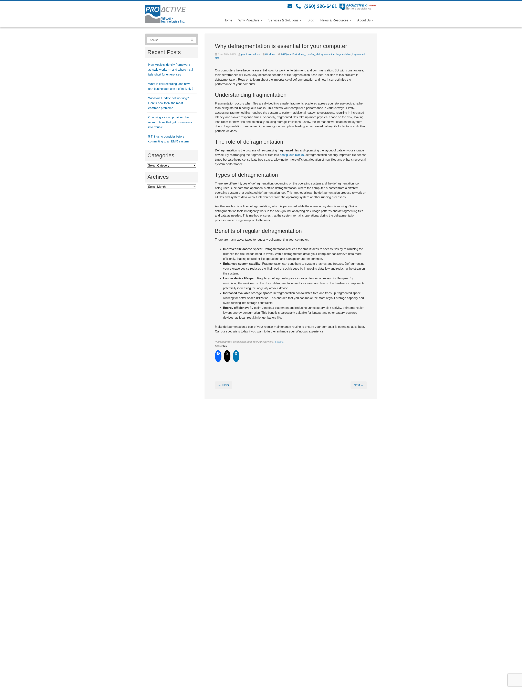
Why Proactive (249, 20)
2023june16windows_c (294, 54)
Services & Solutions (283, 20)
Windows (270, 54)
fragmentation (343, 54)
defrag (311, 54)
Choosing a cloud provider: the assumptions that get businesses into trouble (170, 122)
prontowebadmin (250, 54)
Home (227, 20)
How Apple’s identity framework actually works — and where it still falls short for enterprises (170, 69)
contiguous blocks (292, 155)
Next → (359, 385)
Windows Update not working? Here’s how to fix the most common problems (168, 103)
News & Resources (334, 20)
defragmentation (325, 54)
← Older (223, 385)
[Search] (192, 40)
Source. (279, 341)
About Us (364, 20)
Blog (310, 20)
